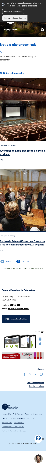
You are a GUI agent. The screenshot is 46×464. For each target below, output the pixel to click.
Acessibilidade (7, 423)
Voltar (8, 261)
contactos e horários (19, 319)
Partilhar (25, 261)
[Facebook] (24, 374)
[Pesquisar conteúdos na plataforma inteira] (42, 30)
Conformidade (19, 423)
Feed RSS (5, 418)
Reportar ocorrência (36, 386)
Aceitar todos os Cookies (15, 18)
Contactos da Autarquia (33, 414)
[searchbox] (23, 30)
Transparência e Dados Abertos (13, 427)
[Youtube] (36, 374)
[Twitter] (30, 374)
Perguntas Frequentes (35, 383)
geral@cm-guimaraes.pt (18, 308)
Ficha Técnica (18, 414)
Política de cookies (29, 6)
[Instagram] (41, 374)
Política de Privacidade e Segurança (14, 431)
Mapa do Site (6, 414)
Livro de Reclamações (10, 407)
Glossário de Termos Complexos (22, 418)
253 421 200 (15, 305)
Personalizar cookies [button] (13, 12)
